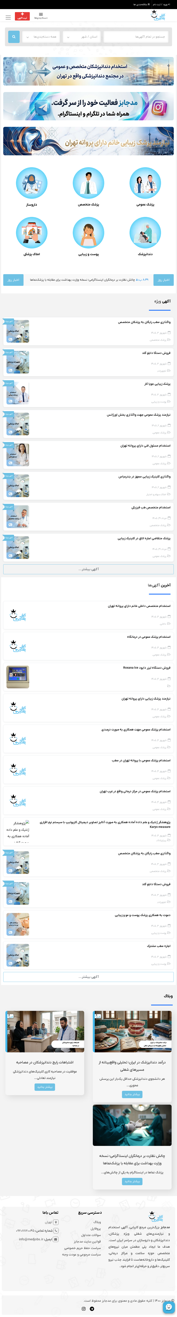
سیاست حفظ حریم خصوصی (82, 1248)
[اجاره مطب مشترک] (17, 955)
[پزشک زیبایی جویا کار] (17, 393)
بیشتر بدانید (132, 1094)
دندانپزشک (145, 254)
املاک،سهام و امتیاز (156, 494)
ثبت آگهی (22, 18)
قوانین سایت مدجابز (87, 1241)
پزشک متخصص (88, 204)
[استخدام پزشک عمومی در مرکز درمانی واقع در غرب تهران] (17, 800)
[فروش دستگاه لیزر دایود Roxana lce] (17, 677)
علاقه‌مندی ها (140, 4)
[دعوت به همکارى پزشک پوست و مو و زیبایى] (17, 924)
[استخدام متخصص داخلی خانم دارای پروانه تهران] (17, 615)
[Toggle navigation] (8, 17)
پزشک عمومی (145, 204)
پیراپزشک (161, 840)
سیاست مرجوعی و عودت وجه (81, 1254)
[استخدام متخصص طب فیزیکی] (17, 516)
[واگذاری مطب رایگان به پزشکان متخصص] (17, 331)
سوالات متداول (91, 1235)
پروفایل (96, 1228)
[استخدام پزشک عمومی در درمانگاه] (17, 646)
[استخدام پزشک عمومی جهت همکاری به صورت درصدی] (17, 738)
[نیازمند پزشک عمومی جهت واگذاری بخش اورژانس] (17, 424)
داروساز (31, 205)
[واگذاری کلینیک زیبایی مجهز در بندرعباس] (17, 486)
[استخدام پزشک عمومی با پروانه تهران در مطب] (17, 769)
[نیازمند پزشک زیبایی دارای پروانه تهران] (17, 708)
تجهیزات (162, 371)
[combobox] (81, 37)
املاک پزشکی (32, 254)
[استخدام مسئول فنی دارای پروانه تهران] (17, 455)
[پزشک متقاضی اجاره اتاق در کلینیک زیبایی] (17, 547)
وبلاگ (97, 1222)
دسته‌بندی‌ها (40, 17)
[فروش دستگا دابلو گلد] (17, 362)
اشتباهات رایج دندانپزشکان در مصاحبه (44, 1062)
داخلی (163, 624)
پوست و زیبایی (88, 254)
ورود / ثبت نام (160, 4)
